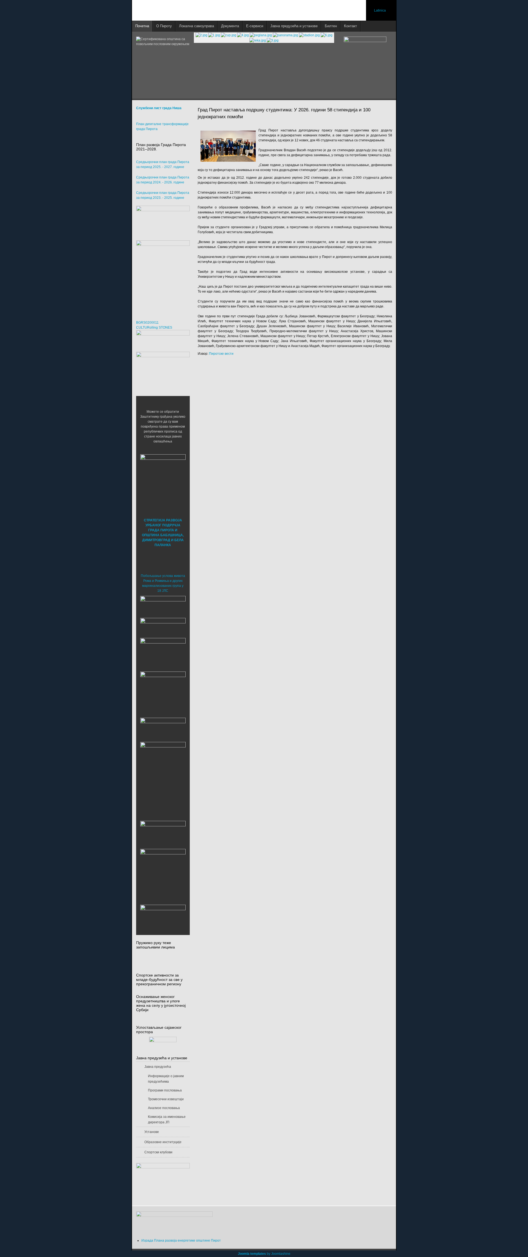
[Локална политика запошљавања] (163, 220)
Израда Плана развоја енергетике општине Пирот (181, 1240)
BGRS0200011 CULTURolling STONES (154, 325)
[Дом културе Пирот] (163, 653)
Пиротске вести (221, 354)
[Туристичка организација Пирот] (163, 689)
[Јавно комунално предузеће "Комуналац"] (163, 764)
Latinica (380, 10)
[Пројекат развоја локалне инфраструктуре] (163, 274)
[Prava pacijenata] (163, 833)
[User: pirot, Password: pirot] (163, 605)
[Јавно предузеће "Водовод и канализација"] (163, 728)
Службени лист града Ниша (159, 108)
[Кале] (163, 871)
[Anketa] (163, 1181)
